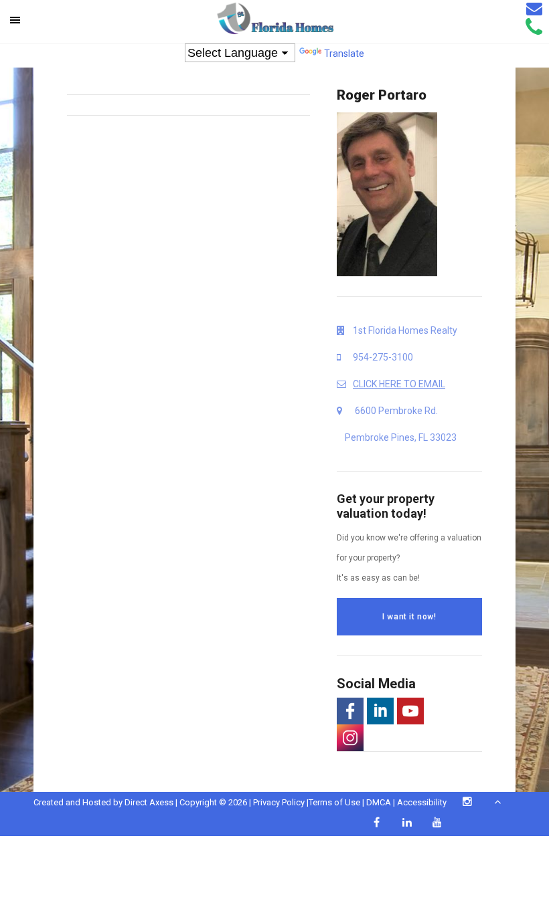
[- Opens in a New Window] (350, 711)
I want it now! (409, 616)
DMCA (378, 802)
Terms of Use (334, 802)
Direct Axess (149, 802)
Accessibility (422, 802)
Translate (344, 53)
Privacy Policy (279, 802)
